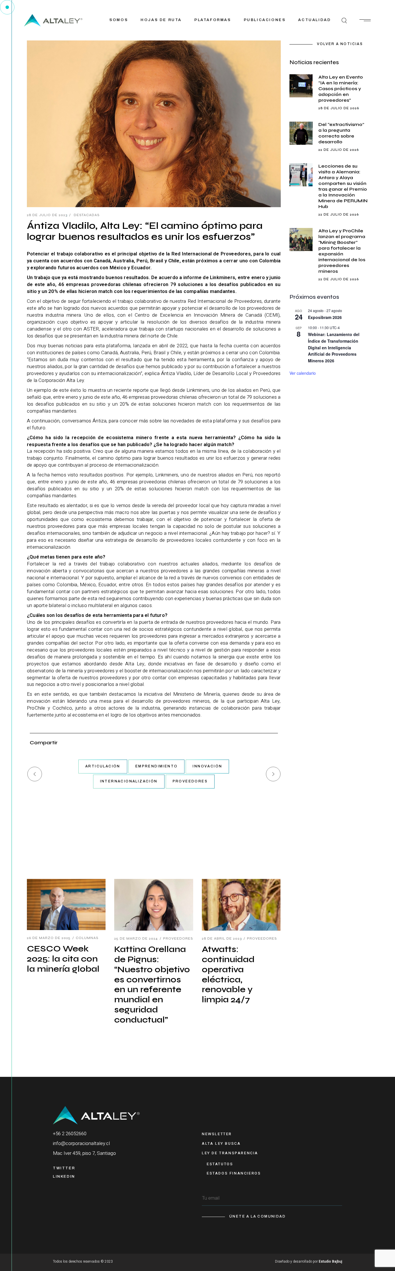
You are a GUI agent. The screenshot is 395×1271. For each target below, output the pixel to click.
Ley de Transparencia (230, 1153)
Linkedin (64, 1176)
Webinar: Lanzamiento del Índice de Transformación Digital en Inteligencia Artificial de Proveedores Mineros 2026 (333, 347)
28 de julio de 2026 (338, 108)
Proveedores (190, 781)
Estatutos (220, 1164)
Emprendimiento (156, 766)
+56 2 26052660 (69, 1133)
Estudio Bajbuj (330, 1261)
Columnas (87, 938)
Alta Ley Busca (221, 1143)
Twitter (64, 1168)
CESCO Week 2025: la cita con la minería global (63, 958)
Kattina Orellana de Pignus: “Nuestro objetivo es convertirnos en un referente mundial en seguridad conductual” (152, 984)
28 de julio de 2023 (47, 215)
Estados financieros (234, 1173)
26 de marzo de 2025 (49, 938)
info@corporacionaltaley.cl (81, 1143)
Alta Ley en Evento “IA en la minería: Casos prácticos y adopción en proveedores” (340, 88)
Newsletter (217, 1134)
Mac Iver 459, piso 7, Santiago (84, 1153)
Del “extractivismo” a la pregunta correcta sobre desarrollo (341, 133)
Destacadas (86, 215)
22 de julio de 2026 (338, 150)
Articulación (102, 766)
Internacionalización (129, 781)
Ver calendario (302, 373)
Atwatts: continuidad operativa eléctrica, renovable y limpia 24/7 (228, 974)
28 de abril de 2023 (222, 938)
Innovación (207, 766)
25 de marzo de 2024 (136, 938)
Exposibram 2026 (325, 317)
